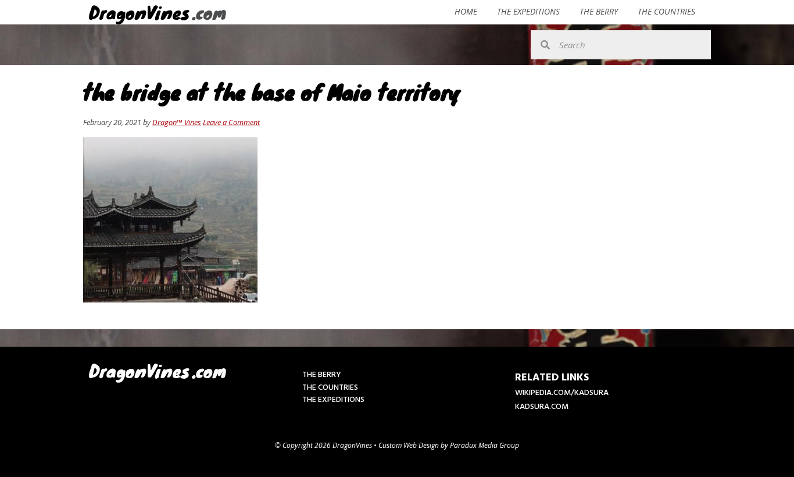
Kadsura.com (541, 407)
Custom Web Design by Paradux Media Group (448, 445)
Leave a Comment (231, 122)
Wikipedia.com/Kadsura (562, 393)
